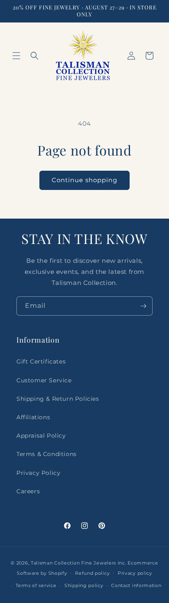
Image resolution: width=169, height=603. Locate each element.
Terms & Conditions (46, 454)
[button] (16, 56)
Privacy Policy (38, 473)
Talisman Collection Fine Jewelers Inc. (79, 563)
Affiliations (33, 417)
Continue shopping (84, 180)
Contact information (136, 585)
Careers (28, 491)
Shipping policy (83, 585)
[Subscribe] (143, 306)
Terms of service (36, 585)
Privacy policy (135, 573)
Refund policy (92, 573)
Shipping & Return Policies (57, 398)
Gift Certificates (41, 361)
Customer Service (44, 380)
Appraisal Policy (41, 435)
